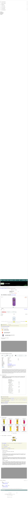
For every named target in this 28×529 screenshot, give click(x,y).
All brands (9, 448)
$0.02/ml (14, 319)
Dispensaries (3, 4)
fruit (8, 401)
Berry (5, 401)
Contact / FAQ (1, 12)
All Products (3, 288)
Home (0, 288)
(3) (2, 309)
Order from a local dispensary (23, 321)
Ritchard (6, 485)
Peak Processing (5, 446)
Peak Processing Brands (5, 483)
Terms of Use (1, 13)
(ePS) (14, 324)
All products (3, 448)
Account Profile (3, 8)
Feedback (1, 14)
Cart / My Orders (3, 7)
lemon (7, 401)
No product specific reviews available (5, 326)
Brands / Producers (4, 3)
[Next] (16, 493)
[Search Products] (15, 280)
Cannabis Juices (5, 288)
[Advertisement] (14, 346)
